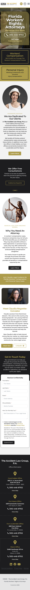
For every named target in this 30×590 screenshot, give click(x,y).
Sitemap (26, 568)
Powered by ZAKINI (15, 585)
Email (4, 395)
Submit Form (8, 442)
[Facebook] (15, 564)
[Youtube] (19, 564)
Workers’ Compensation (15, 54)
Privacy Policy (20, 425)
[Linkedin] (11, 564)
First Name (5, 380)
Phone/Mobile (6, 403)
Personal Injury (15, 70)
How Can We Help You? (9, 410)
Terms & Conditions (7, 568)
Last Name (5, 388)
